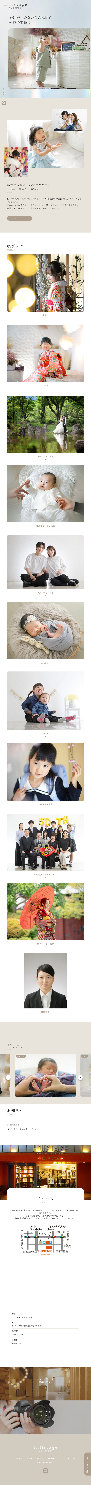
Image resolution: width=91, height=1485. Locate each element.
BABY (45, 733)
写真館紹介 (51, 1458)
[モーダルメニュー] (86, 6)
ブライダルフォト (45, 456)
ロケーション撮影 (45, 944)
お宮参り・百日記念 (45, 526)
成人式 (45, 315)
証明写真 (45, 1012)
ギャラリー (31, 1458)
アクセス (61, 1458)
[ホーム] (15, 6)
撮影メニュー (20, 1458)
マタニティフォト (45, 592)
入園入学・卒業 (45, 804)
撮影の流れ (41, 1458)
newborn (45, 663)
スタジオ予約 (70, 1458)
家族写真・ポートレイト (45, 874)
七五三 (45, 386)
